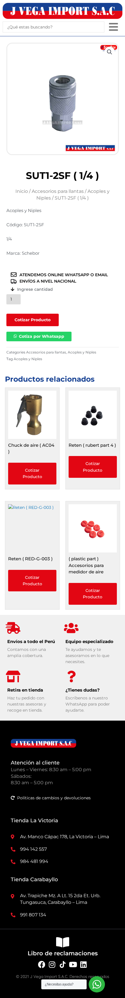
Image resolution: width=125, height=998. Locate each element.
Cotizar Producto (33, 319)
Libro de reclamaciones (63, 953)
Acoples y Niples (82, 352)
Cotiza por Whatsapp (41, 336)
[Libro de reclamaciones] (62, 942)
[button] (113, 27)
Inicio (21, 191)
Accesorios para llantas (58, 191)
